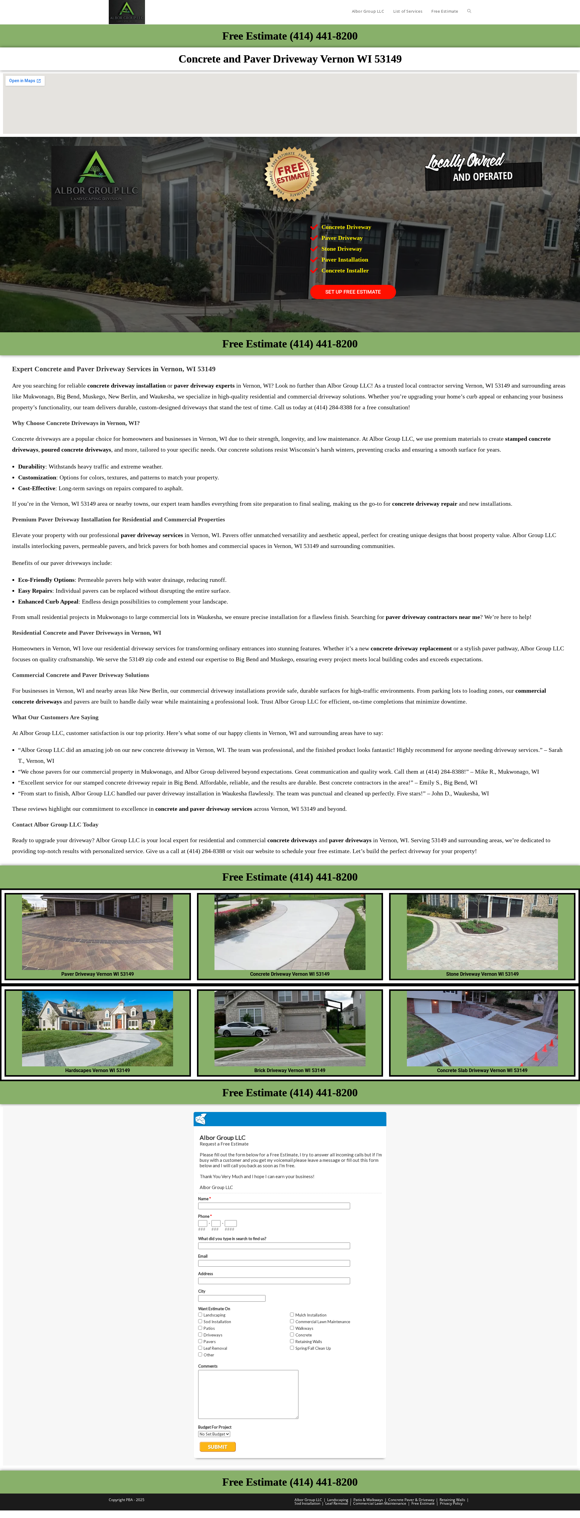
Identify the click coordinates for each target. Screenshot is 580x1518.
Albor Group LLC (308, 1499)
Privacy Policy (451, 1503)
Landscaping (337, 1499)
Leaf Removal (336, 1503)
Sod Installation (307, 1503)
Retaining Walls (452, 1499)
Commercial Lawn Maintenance (379, 1503)
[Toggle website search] (469, 11)
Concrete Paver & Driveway (411, 1499)
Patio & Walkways (368, 1499)
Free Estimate (423, 1503)
